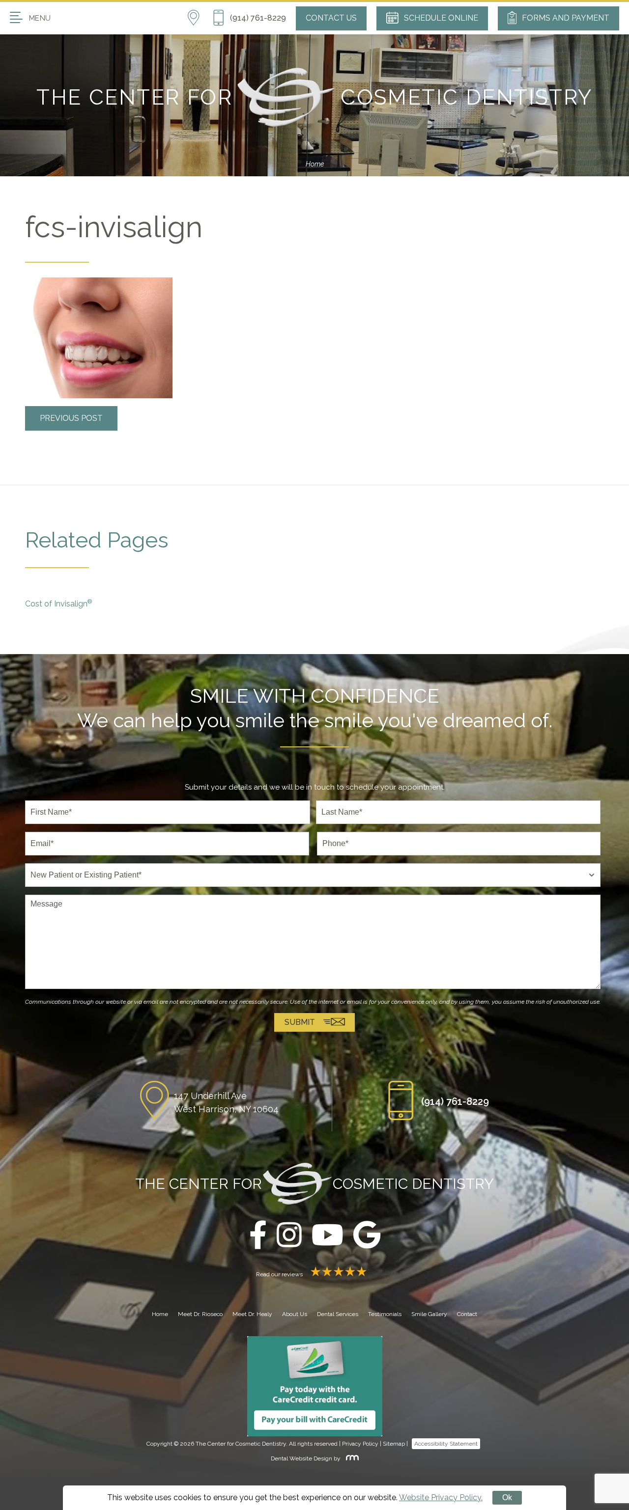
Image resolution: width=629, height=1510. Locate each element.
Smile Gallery (429, 1314)
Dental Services (337, 1314)
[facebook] (258, 1235)
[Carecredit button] (314, 1385)
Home (315, 164)
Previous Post (71, 418)
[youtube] (327, 1235)
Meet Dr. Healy (252, 1314)
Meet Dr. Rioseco (200, 1314)
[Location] (200, 18)
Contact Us (331, 18)
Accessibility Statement (446, 1443)
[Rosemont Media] (350, 1458)
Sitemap (394, 1443)
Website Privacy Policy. (441, 1497)
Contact (467, 1314)
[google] (366, 1235)
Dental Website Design (301, 1458)
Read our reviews (280, 1274)
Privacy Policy (360, 1443)
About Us (294, 1314)
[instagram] (289, 1235)
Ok (507, 1497)
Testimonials (384, 1314)
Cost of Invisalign (58, 603)
